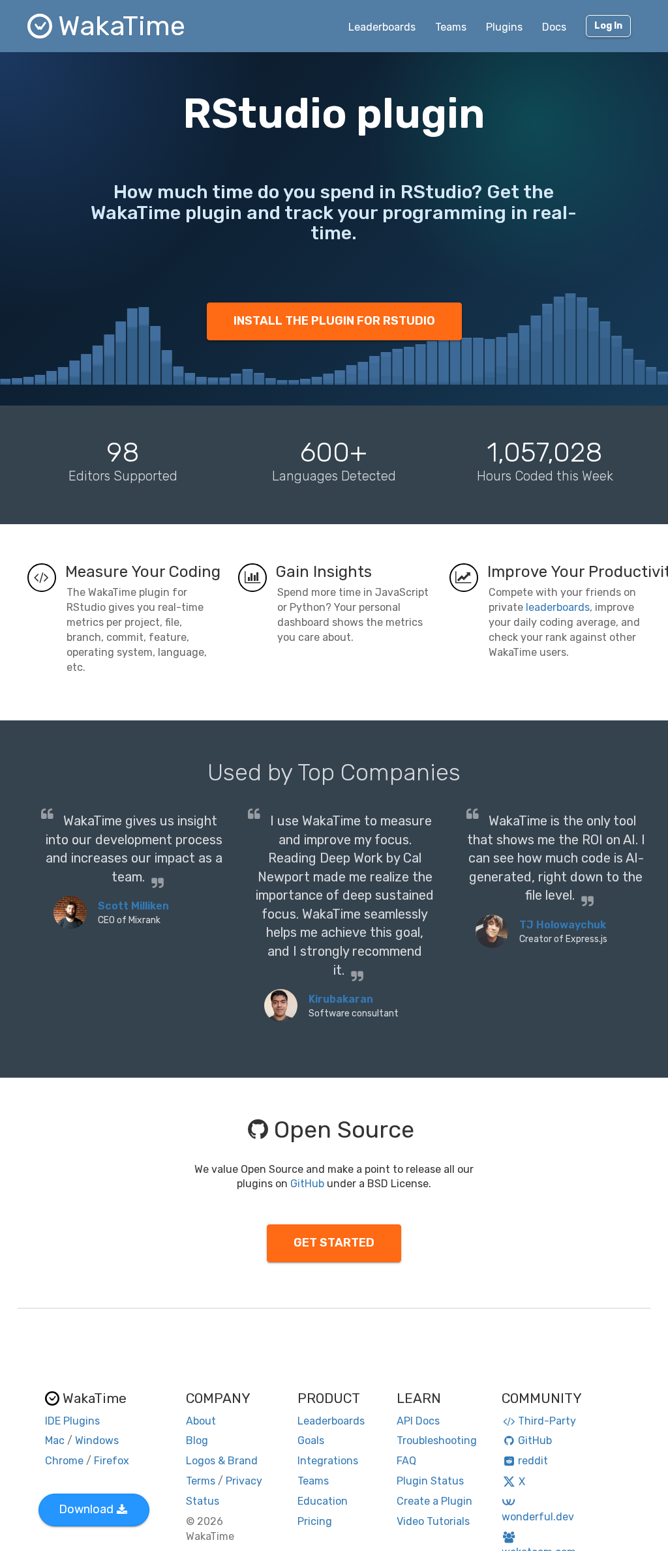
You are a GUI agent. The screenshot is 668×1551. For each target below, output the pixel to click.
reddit (533, 1461)
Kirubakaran (341, 999)
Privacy (244, 1481)
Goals (310, 1440)
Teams (450, 27)
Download (86, 1509)
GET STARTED (334, 1242)
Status (202, 1501)
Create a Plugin (434, 1501)
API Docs (418, 1421)
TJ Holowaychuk (562, 925)
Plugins (504, 27)
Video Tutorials (433, 1521)
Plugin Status (430, 1481)
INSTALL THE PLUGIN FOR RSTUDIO (334, 321)
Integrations (327, 1461)
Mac (55, 1440)
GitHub (307, 1183)
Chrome (64, 1461)
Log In (608, 25)
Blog (197, 1440)
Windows (97, 1440)
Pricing (314, 1521)
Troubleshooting (437, 1440)
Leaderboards (382, 27)
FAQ (406, 1461)
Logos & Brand (222, 1461)
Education (322, 1501)
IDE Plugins (72, 1421)
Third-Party (547, 1421)
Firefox (111, 1461)
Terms (200, 1481)
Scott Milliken (133, 906)
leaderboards (558, 607)
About (201, 1421)
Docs (554, 27)
